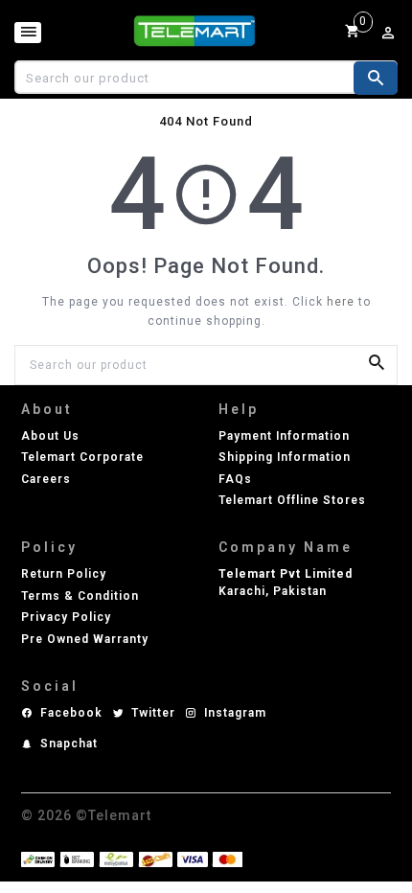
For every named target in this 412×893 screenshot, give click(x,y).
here (341, 302)
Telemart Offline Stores (292, 500)
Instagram (235, 713)
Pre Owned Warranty (85, 639)
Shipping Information (284, 457)
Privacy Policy (66, 617)
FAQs (235, 479)
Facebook (71, 713)
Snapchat (69, 743)
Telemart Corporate (82, 457)
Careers (46, 479)
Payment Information (284, 436)
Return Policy (63, 574)
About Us (50, 436)
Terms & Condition (80, 596)
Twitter (153, 713)
